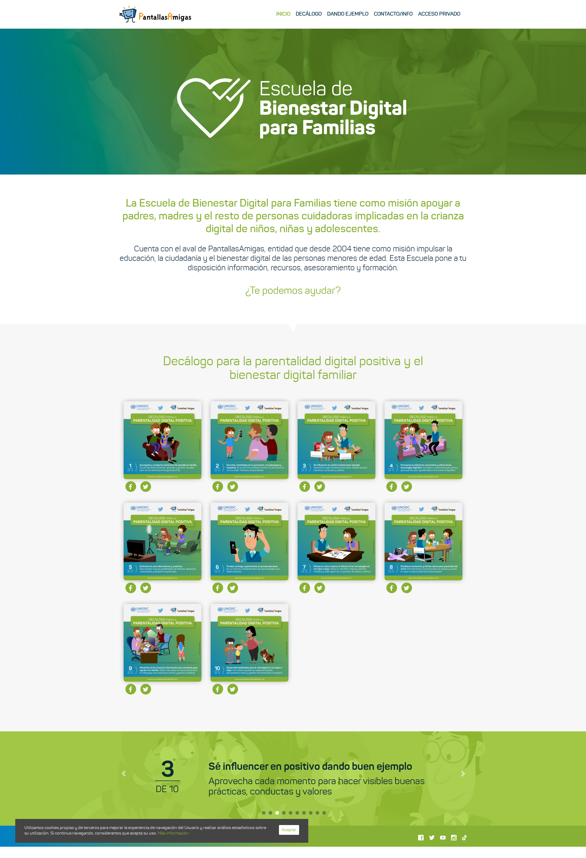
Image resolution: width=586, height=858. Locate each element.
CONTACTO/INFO (393, 14)
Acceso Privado (439, 14)
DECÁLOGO (309, 14)
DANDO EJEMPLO (347, 14)
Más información (173, 833)
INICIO (283, 14)
